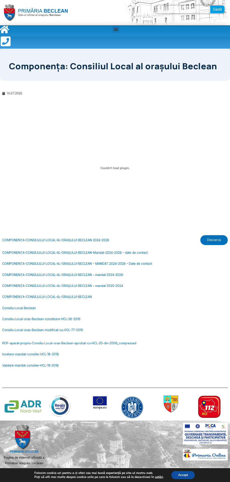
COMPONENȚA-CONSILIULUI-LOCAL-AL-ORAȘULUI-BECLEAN (47, 297)
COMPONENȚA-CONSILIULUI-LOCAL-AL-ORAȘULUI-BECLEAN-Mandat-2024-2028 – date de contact (75, 252)
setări (159, 477)
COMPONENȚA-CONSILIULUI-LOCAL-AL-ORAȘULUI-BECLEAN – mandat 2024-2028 (62, 275)
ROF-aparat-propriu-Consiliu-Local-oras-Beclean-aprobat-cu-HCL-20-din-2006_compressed (69, 343)
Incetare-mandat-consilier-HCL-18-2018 (30, 354)
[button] (116, 29)
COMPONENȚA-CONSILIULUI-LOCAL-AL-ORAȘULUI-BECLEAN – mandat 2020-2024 (62, 286)
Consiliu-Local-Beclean (19, 308)
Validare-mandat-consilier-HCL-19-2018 (30, 365)
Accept (183, 475)
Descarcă (214, 240)
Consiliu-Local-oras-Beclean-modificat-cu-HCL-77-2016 (42, 330)
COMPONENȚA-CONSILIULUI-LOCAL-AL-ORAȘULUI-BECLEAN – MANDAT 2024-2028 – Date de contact (77, 263)
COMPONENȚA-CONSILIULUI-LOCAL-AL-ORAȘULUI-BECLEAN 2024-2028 (55, 240)
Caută (217, 9)
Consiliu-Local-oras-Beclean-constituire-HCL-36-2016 (41, 319)
